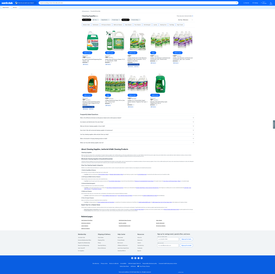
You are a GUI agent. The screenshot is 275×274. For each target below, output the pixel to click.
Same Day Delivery (102, 245)
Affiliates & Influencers (123, 245)
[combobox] (138, 2)
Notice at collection (114, 263)
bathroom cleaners (85, 228)
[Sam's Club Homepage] (7, 3)
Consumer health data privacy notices (168, 263)
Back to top (181, 272)
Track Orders (101, 237)
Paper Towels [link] (180, 24)
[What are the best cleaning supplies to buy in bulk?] (193, 126)
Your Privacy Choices (145, 266)
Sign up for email (186, 245)
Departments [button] (6, 7)
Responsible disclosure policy (150, 263)
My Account (120, 242)
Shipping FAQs (101, 240)
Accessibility (123, 263)
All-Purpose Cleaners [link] (106, 24)
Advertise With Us (122, 250)
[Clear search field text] (233, 2)
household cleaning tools (124, 225)
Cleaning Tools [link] (163, 24)
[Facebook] (132, 258)
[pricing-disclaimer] (192, 16)
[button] (264, 2)
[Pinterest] (142, 258)
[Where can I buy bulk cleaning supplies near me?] (193, 143)
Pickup (99, 242)
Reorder (247, 3)
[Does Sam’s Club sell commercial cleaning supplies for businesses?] (193, 130)
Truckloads (140, 248)
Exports (139, 250)
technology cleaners (85, 223)
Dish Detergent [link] (147, 24)
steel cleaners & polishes (86, 220)
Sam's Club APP (81, 248)
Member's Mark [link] (86, 24)
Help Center (120, 237)
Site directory (96, 263)
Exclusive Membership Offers (84, 240)
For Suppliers (81, 250)
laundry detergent (160, 223)
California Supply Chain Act (134, 263)
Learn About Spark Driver (123, 248)
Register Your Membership (84, 242)
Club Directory (141, 245)
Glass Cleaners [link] (128, 24)
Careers (139, 242)
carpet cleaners (84, 225)
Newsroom (140, 240)
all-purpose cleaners (160, 225)
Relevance (185, 20)
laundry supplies (122, 223)
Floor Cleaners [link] (137, 24)
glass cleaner (159, 220)
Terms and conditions (124, 272)
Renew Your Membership (83, 245)
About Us (140, 237)
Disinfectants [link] (96, 24)
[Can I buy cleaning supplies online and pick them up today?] (193, 134)
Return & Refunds (102, 248)
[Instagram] (135, 258)
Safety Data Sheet (124, 266)
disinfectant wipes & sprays (125, 220)
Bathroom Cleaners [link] (118, 24)
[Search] (236, 3)
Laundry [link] (155, 24)
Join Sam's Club (81, 237)
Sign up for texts (186, 239)
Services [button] (15, 7)
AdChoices (133, 266)
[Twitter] (138, 258)
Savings (256, 3)
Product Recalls (121, 240)
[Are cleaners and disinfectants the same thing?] (193, 122)
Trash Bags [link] (171, 24)
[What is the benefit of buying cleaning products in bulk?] (193, 138)
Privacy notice (104, 263)
